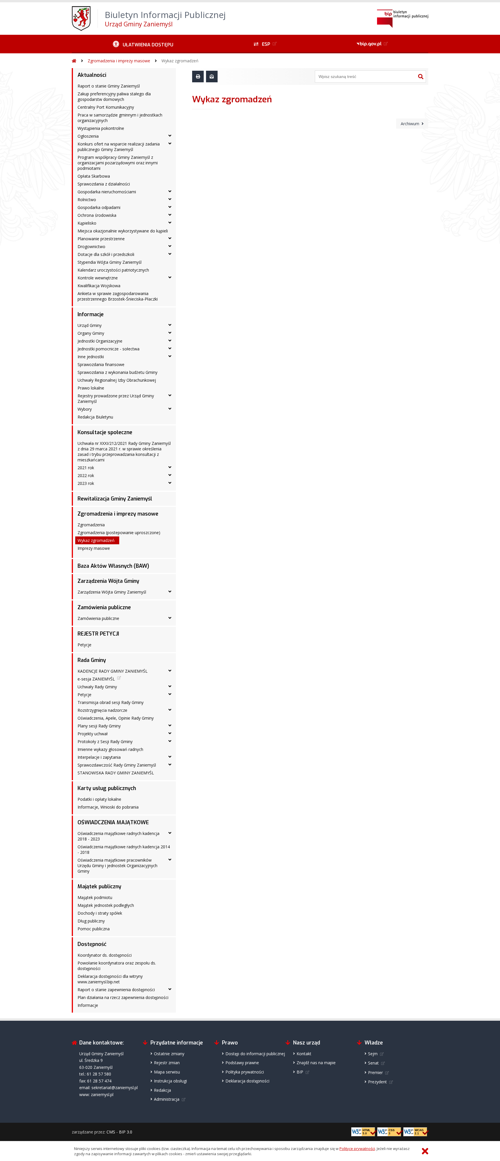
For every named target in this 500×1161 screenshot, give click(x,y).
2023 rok (86, 483)
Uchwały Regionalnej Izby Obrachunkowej (117, 380)
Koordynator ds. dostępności (105, 955)
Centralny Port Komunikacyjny (106, 107)
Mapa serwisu (167, 1072)
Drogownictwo (91, 246)
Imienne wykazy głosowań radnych (110, 749)
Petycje (84, 644)
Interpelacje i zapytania (99, 757)
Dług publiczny (91, 921)
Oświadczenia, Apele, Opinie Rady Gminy (116, 718)
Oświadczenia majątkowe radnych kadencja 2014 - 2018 (124, 849)
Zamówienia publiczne (104, 607)
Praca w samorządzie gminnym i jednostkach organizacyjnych (120, 117)
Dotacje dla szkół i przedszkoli (106, 254)
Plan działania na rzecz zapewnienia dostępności (123, 997)
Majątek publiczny (99, 886)
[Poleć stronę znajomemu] (212, 76)
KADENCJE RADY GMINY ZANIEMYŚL (113, 671)
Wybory (85, 409)
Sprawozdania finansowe (101, 364)
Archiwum (410, 123)
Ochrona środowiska (97, 215)
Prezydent (377, 1081)
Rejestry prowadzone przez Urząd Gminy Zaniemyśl (116, 398)
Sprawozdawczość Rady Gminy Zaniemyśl (117, 765)
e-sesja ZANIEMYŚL (96, 679)
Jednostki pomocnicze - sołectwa (108, 349)
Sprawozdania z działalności (104, 184)
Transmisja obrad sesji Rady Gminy (111, 702)
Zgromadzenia (91, 524)
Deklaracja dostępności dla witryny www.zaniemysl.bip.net (110, 979)
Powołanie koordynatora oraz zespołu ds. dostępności (117, 965)
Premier (375, 1072)
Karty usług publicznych (107, 788)
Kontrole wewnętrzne (98, 278)
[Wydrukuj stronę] (198, 76)
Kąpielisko (87, 223)
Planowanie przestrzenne (101, 238)
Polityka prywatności (244, 1072)
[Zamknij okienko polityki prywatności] (425, 1151)
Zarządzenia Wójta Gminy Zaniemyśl (112, 592)
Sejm (373, 1053)
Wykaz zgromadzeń (179, 60)
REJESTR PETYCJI (98, 633)
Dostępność (92, 944)
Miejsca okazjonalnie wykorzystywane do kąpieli (123, 231)
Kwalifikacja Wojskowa (99, 285)
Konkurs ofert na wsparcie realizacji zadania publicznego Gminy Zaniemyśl (119, 146)
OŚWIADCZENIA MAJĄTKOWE (113, 822)
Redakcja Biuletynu (95, 417)
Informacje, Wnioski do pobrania (108, 807)
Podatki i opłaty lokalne (99, 799)
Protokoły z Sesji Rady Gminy (105, 741)
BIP (300, 1072)
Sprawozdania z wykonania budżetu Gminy (117, 372)
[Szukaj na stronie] (421, 76)
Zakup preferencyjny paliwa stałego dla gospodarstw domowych (114, 96)
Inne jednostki (91, 356)
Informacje (91, 314)
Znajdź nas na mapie (316, 1062)
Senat (373, 1063)
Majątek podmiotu (95, 897)
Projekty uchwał (93, 733)
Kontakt (304, 1053)
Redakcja (162, 1090)
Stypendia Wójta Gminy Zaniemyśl (109, 262)
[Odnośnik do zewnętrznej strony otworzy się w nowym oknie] (372, 44)
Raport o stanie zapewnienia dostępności (116, 989)
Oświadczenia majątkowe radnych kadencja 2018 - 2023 (118, 836)
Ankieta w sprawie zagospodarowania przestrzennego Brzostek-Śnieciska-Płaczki (118, 296)
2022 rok (86, 475)
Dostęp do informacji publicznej (255, 1053)
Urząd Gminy (90, 325)
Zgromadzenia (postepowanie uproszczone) (119, 532)
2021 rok (86, 467)
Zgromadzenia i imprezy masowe (119, 60)
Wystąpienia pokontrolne (101, 128)
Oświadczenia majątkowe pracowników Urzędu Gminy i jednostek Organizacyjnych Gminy (117, 865)
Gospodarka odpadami (99, 207)
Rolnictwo (87, 199)
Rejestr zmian (167, 1062)
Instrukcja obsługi (170, 1081)
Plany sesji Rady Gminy (99, 726)
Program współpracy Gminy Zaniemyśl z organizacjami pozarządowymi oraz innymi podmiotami (118, 162)
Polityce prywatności (357, 1148)
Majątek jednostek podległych (106, 905)
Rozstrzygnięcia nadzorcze (102, 710)
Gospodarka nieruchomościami (107, 191)
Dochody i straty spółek (100, 913)
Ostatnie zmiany (169, 1053)
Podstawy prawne (242, 1062)
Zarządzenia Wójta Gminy (108, 581)
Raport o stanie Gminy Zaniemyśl (109, 86)
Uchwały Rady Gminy (97, 686)
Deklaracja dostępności (247, 1081)
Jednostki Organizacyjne (100, 341)
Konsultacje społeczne (105, 432)
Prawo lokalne (91, 388)
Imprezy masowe (94, 548)
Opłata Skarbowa (94, 176)
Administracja (166, 1099)
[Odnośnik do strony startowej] (74, 61)
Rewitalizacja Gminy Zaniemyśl (115, 498)
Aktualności (92, 75)
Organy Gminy (91, 333)
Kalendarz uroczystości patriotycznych (113, 270)
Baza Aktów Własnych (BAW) (113, 566)
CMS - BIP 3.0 (119, 1132)
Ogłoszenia (88, 136)
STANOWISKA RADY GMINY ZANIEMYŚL (116, 773)
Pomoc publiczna (94, 928)
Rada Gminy (92, 660)
